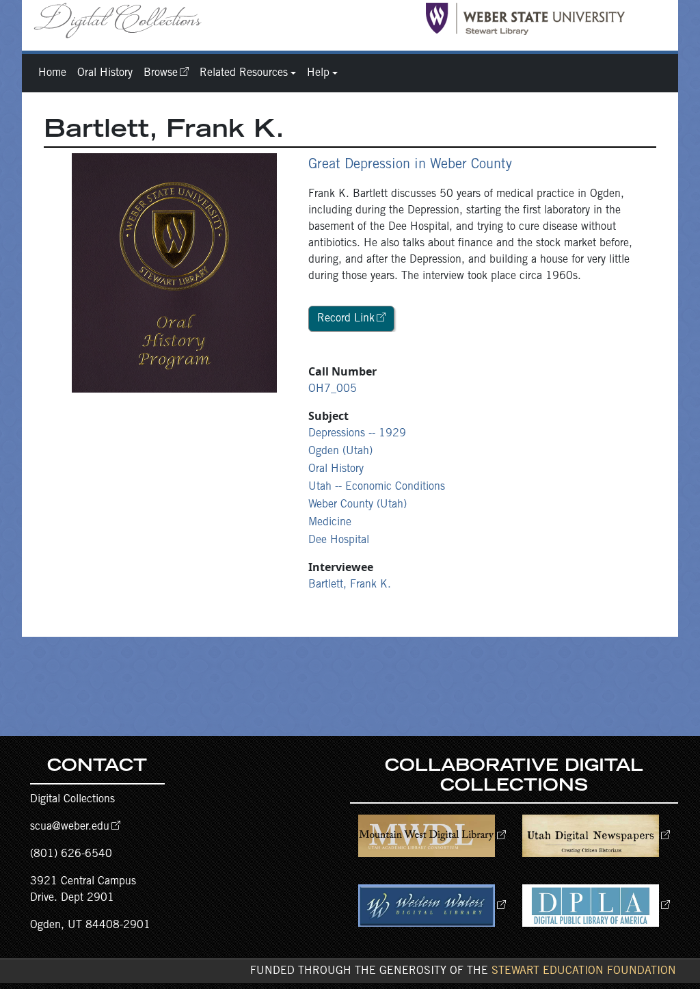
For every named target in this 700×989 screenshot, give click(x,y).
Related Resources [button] (244, 73)
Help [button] (318, 73)
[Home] (122, 20)
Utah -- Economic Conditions (376, 487)
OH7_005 (332, 389)
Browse (161, 73)
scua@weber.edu (69, 826)
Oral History (105, 73)
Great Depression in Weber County (410, 165)
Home (52, 73)
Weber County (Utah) (357, 504)
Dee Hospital (338, 540)
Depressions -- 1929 (357, 433)
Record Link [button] (346, 318)
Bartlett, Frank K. (349, 584)
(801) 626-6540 (71, 854)
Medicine (329, 522)
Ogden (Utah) (340, 451)
